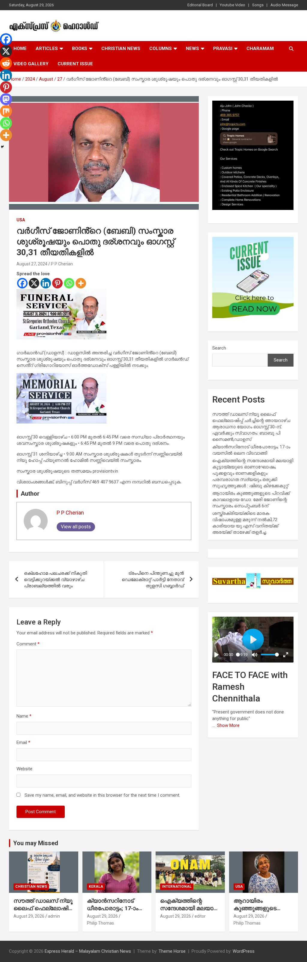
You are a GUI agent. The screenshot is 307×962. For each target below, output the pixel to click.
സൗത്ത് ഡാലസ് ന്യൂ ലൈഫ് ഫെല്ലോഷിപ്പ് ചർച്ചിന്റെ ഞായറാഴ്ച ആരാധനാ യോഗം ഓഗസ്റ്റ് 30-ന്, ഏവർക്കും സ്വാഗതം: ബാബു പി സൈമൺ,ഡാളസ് (251, 427)
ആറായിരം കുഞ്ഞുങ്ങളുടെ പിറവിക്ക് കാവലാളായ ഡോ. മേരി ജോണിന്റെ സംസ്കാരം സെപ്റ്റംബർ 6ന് (251, 500)
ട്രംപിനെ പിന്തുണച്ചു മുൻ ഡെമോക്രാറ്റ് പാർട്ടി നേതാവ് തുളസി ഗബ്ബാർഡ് (153, 580)
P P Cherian (62, 263)
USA (20, 219)
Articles (47, 48)
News (192, 48)
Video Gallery (31, 63)
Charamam (260, 48)
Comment (28, 644)
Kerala (96, 886)
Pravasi (222, 48)
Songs (258, 5)
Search (219, 348)
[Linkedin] (45, 283)
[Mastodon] (6, 99)
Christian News (120, 48)
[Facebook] (22, 283)
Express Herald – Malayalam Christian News (88, 951)
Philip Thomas (100, 923)
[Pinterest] (57, 283)
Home (20, 48)
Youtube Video (232, 5)
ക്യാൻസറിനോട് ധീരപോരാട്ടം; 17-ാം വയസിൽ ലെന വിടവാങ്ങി (112, 911)
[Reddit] (6, 63)
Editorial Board (200, 5)
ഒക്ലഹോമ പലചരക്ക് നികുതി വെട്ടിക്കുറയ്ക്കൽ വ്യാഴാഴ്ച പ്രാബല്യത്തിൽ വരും (55, 580)
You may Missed (35, 843)
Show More (228, 725)
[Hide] (2, 146)
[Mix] (6, 111)
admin (54, 916)
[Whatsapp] (69, 283)
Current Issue (75, 63)
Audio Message (284, 5)
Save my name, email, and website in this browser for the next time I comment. (102, 795)
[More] (81, 283)
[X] (34, 283)
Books (79, 48)
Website (24, 769)
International (177, 886)
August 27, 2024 (31, 263)
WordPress (244, 951)
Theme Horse (172, 951)
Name (23, 716)
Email (23, 742)
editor (200, 916)
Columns (160, 48)
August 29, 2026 (28, 916)
